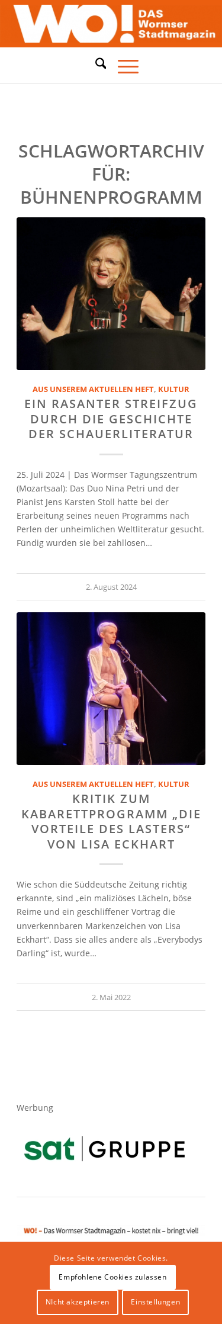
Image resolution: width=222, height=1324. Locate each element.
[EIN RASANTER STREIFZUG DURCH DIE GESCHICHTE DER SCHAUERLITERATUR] (111, 293)
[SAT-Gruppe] (104, 1148)
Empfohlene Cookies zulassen (112, 1277)
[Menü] (122, 65)
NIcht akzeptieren (78, 1302)
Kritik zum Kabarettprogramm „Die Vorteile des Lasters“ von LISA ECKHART (111, 820)
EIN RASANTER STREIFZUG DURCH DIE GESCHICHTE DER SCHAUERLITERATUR (111, 419)
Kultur (173, 389)
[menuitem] (95, 65)
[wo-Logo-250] (111, 24)
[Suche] (95, 63)
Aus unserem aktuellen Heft (93, 389)
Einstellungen (155, 1302)
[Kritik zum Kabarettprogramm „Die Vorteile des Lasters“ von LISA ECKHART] (111, 688)
